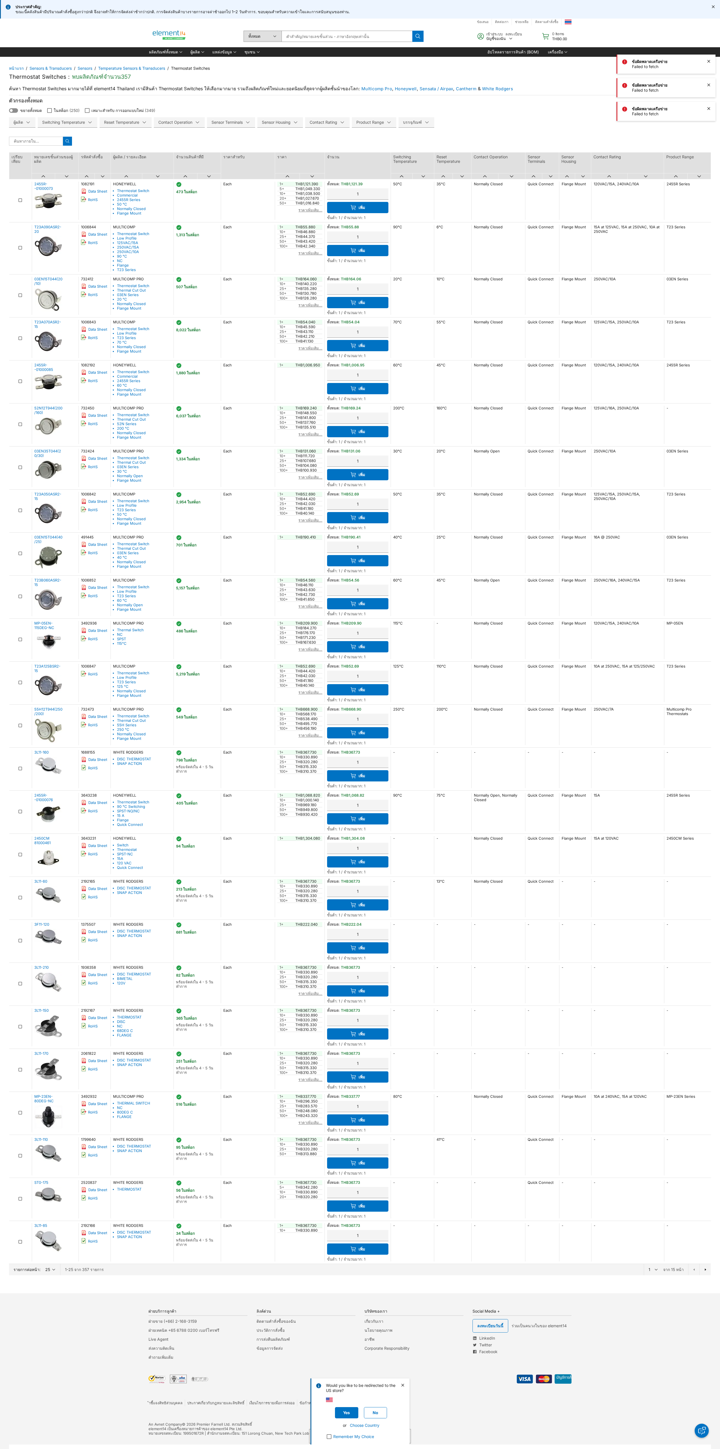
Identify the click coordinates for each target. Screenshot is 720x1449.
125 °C (123, 686)
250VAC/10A (128, 251)
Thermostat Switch (133, 190)
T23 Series (126, 269)
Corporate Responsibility (387, 1348)
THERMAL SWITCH (133, 1103)
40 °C (122, 557)
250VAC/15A (128, 247)
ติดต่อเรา (501, 22)
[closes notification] (713, 6)
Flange (123, 265)
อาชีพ (369, 1339)
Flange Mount (129, 213)
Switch (123, 845)
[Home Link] (169, 36)
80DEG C (125, 1112)
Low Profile (127, 238)
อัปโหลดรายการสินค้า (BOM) (513, 51)
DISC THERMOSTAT (134, 759)
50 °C (122, 204)
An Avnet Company (165, 1424)
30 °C (122, 471)
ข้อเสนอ (483, 22)
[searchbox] (347, 36)
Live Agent (158, 1339)
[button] (165, 52)
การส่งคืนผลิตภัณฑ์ (273, 1339)
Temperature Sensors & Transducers (131, 68)
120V (121, 983)
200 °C (123, 428)
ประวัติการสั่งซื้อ (270, 1330)
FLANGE (124, 1035)
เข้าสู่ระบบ (494, 34)
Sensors (85, 68)
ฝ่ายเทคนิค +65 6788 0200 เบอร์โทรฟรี (183, 1330)
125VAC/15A (127, 242)
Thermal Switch (130, 630)
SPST (121, 639)
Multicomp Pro (376, 88)
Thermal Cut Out (131, 290)
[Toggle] (13, 110)
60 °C (122, 385)
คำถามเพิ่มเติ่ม (160, 1357)
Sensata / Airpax (436, 88)
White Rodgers (497, 88)
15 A (120, 815)
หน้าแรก (16, 68)
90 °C (122, 256)
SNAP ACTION (129, 763)
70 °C (122, 342)
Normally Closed (131, 208)
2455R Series (128, 199)
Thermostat (127, 849)
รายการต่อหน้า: (27, 1269)
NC (120, 260)
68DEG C (125, 1030)
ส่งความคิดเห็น (161, 1348)
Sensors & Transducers (51, 68)
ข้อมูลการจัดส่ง (269, 1348)
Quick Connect (130, 824)
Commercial (127, 195)
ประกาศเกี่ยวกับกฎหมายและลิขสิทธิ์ (215, 1403)
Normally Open (130, 476)
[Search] (418, 36)
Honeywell (406, 88)
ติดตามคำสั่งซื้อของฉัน (276, 1321)
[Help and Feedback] (702, 1431)
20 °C (122, 299)
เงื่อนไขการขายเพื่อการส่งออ (272, 1403)
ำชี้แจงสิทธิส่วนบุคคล (165, 1403)
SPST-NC (125, 854)
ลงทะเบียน (513, 34)
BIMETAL (124, 978)
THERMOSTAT (129, 1017)
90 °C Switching (131, 806)
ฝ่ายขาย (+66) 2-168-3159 (172, 1321)
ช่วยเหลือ (521, 22)
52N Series (126, 424)
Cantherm (466, 88)
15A (120, 858)
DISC (121, 1021)
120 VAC (124, 863)
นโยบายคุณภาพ (378, 1330)
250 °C (123, 729)
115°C (122, 643)
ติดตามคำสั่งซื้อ (546, 22)
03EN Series (128, 294)
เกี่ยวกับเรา (373, 1321)
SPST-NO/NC (128, 811)
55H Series (126, 725)
